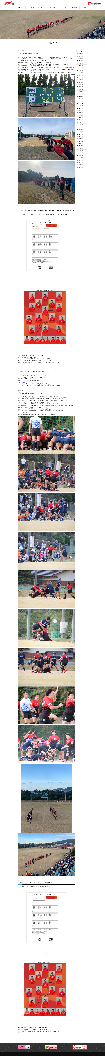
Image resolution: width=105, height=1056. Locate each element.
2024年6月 (80, 96)
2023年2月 (80, 120)
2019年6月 (80, 164)
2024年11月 (80, 87)
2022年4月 (80, 136)
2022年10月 (80, 124)
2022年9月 (80, 127)
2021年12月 (80, 141)
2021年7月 (80, 146)
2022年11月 (80, 122)
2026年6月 (80, 58)
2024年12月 (80, 84)
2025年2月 (80, 82)
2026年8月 (80, 53)
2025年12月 (80, 65)
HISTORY (74, 7)
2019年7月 (80, 162)
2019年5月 (80, 167)
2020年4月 (80, 148)
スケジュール (41, 7)
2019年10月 (80, 155)
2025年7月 (80, 77)
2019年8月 (80, 160)
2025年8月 (80, 75)
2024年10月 (80, 89)
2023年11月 (80, 103)
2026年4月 (80, 63)
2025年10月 (80, 70)
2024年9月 (80, 91)
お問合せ (85, 7)
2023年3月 (80, 117)
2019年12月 (80, 150)
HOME (20, 7)
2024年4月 (80, 98)
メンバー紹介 (63, 7)
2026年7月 (80, 56)
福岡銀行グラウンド (27, 382)
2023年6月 (80, 112)
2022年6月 (80, 131)
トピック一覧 (31, 7)
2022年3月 (80, 138)
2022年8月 (80, 129)
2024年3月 (80, 101)
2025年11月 (80, 68)
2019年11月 (80, 153)
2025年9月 (80, 72)
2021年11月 (80, 143)
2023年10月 (80, 105)
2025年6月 (80, 79)
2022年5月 (80, 134)
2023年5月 (80, 115)
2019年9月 (80, 157)
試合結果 (52, 7)
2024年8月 (80, 94)
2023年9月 (80, 108)
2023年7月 (80, 110)
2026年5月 (80, 61)
